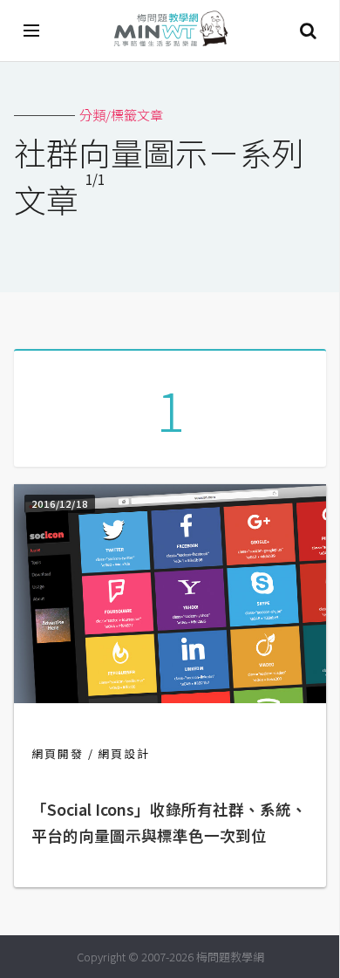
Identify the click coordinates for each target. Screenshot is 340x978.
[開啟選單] (32, 30)
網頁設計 (124, 753)
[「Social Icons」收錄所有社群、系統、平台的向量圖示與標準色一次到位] (170, 697)
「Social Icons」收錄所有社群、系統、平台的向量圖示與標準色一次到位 (169, 822)
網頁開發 (57, 753)
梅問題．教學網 (170, 31)
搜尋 (307, 30)
